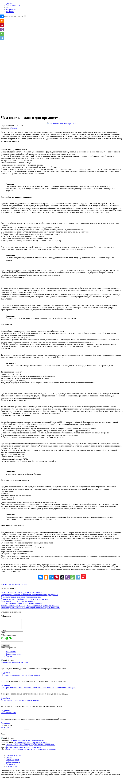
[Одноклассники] (46, 577)
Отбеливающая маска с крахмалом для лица (32, 743)
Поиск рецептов (12, 760)
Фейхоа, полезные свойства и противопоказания (21, 597)
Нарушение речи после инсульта (14, 662)
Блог (8, 7)
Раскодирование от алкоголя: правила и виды (20, 700)
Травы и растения (13, 654)
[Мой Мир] (51, 577)
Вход (3, 734)
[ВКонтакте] (40, 577)
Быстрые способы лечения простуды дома (23, 747)
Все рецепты (11, 9)
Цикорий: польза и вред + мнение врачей (27, 740)
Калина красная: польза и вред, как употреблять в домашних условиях (30, 606)
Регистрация (6, 727)
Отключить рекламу (14, 755)
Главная (9, 3)
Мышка (13, 128)
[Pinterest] (56, 577)
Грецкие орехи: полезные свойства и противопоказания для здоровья (29, 595)
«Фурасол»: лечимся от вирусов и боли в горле (20, 675)
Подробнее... (6, 673)
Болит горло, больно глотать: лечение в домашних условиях (31, 749)
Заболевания (11, 652)
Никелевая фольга (8, 713)
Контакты (10, 12)
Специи (9, 656)
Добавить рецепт (13, 5)
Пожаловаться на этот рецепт (14, 584)
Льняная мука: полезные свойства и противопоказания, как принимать (30, 608)
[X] (62, 577)
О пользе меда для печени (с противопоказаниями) (22, 603)
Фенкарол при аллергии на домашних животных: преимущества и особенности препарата (38, 688)
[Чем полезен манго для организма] (62, 123)
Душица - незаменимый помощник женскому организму (24, 599)
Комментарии (11, 766)
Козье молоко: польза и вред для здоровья (18, 601)
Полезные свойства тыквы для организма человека (22, 592)
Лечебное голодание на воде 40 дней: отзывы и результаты (30, 745)
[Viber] (67, 577)
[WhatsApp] (72, 577)
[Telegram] (78, 577)
